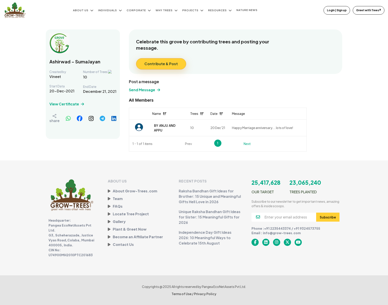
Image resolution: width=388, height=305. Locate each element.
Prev (188, 144)
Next (247, 144)
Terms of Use (182, 294)
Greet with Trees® (368, 10)
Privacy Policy (205, 294)
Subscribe (328, 217)
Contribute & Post (161, 63)
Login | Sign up (337, 10)
